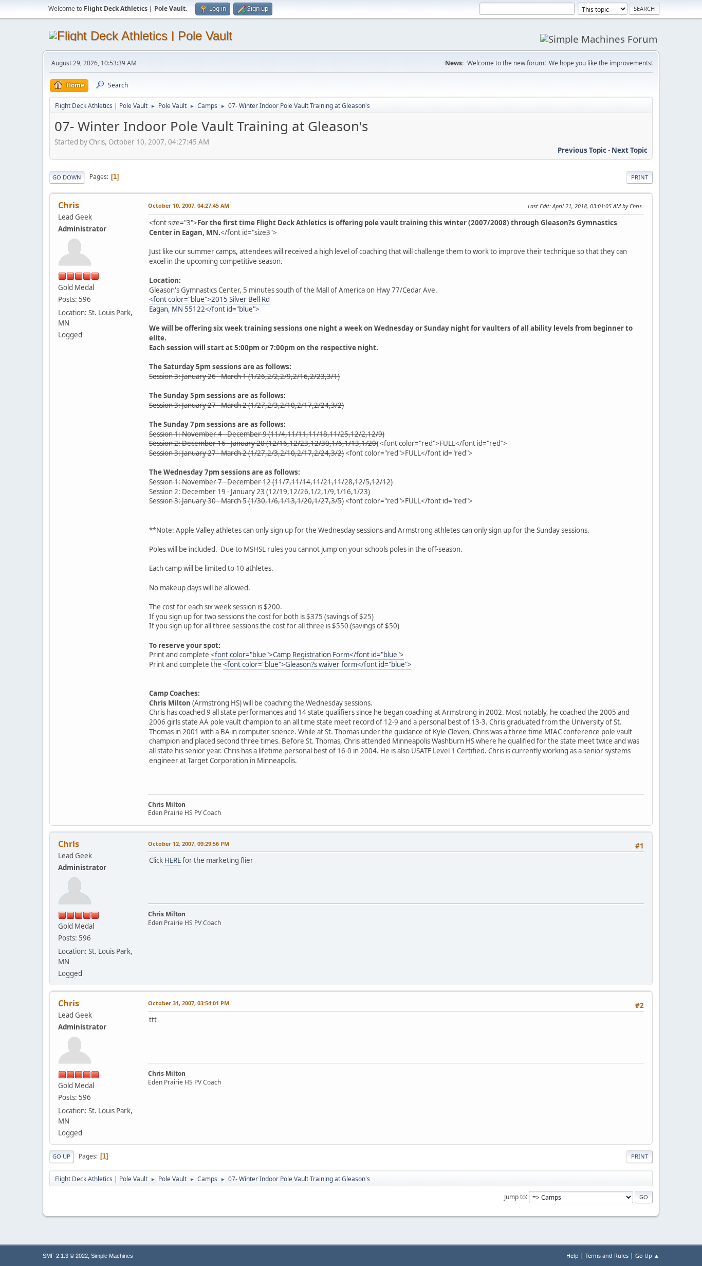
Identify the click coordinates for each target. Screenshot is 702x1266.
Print (639, 177)
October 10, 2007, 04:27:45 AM (188, 205)
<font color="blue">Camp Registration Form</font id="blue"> (307, 654)
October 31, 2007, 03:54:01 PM (188, 1003)
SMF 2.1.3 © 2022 (65, 1256)
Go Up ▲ (647, 1255)
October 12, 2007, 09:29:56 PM (188, 843)
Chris (68, 205)
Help (572, 1255)
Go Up (61, 1156)
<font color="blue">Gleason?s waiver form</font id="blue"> (317, 664)
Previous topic (582, 150)
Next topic (630, 150)
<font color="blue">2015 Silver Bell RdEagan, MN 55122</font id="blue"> (209, 304)
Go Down (66, 177)
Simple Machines (112, 1256)
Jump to (515, 1196)
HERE (172, 860)
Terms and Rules (607, 1255)
